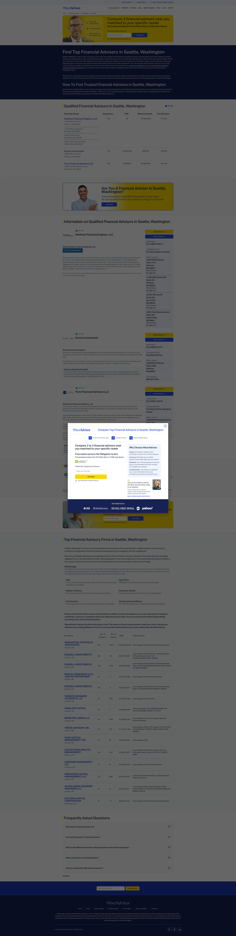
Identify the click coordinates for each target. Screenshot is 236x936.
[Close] (165, 426)
